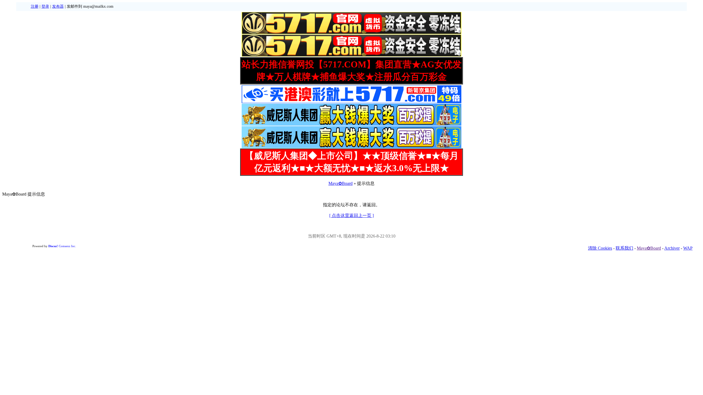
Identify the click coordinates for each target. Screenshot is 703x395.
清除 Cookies (600, 248)
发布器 (58, 6)
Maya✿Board (340, 183)
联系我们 (624, 248)
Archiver (672, 248)
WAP (688, 248)
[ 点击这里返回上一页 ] (351, 215)
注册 (34, 6)
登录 (45, 6)
